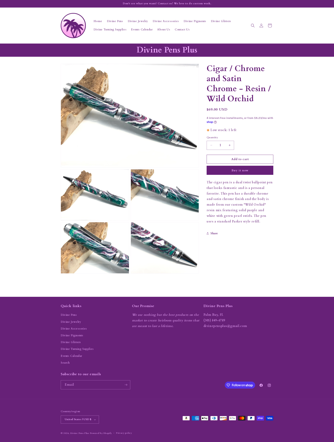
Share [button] (214, 233)
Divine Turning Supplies (77, 349)
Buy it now (240, 170)
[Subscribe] (126, 384)
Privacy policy (124, 433)
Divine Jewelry (71, 322)
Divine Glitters (71, 342)
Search (65, 363)
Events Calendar (71, 356)
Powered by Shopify (101, 433)
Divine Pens (69, 315)
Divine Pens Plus (79, 433)
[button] (253, 25)
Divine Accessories (74, 328)
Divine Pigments (72, 335)
